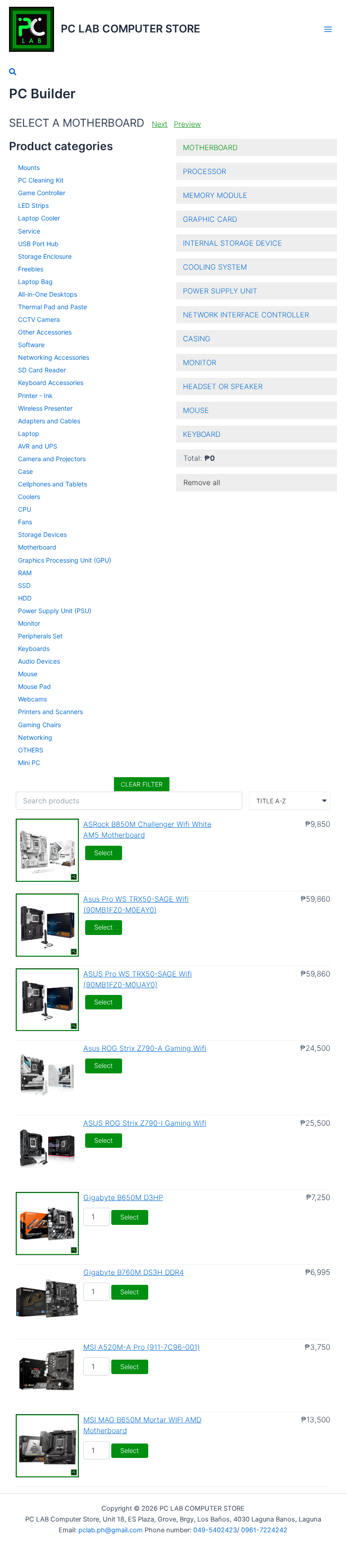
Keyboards (34, 648)
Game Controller (41, 193)
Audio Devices (39, 661)
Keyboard (201, 434)
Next (160, 123)
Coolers (29, 496)
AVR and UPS (37, 446)
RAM (25, 573)
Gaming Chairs (39, 725)
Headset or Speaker (223, 386)
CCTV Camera (39, 319)
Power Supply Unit (220, 290)
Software (31, 344)
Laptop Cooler (39, 218)
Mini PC (29, 762)
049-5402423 (215, 1530)
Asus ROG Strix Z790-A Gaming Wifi (144, 1048)
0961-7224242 (264, 1530)
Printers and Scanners (50, 711)
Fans (25, 522)
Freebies (30, 269)
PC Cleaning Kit (41, 180)
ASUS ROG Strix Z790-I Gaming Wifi (144, 1122)
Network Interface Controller (246, 314)
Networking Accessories (53, 357)
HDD (25, 598)
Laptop (28, 433)
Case (25, 471)
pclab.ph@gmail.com (111, 1530)
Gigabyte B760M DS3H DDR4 (133, 1272)
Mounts (29, 167)
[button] (13, 72)
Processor (204, 171)
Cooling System (215, 266)
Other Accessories (45, 332)
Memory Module (215, 195)
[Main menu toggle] (328, 29)
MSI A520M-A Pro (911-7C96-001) (141, 1347)
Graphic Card (210, 219)
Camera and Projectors (52, 459)
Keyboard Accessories (50, 382)
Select (103, 853)
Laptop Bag (35, 281)
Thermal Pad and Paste (52, 307)
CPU (24, 509)
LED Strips (33, 205)
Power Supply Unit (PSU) (54, 610)
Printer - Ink (35, 395)
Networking (35, 737)
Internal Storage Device (232, 242)
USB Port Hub (38, 243)
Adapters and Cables (49, 421)
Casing (196, 338)
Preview (187, 123)
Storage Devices (42, 534)
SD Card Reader (42, 370)
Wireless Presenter (45, 408)
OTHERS (30, 750)
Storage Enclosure (45, 256)
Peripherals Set (40, 636)
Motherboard (210, 147)
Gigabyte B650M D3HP (123, 1197)
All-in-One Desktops (47, 294)
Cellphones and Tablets (52, 484)
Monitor (199, 362)
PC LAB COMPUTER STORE (130, 28)
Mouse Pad (34, 686)
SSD (24, 585)
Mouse (196, 410)
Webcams (32, 699)
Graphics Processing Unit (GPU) (64, 560)
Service (29, 231)
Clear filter (142, 784)
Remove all (201, 482)
